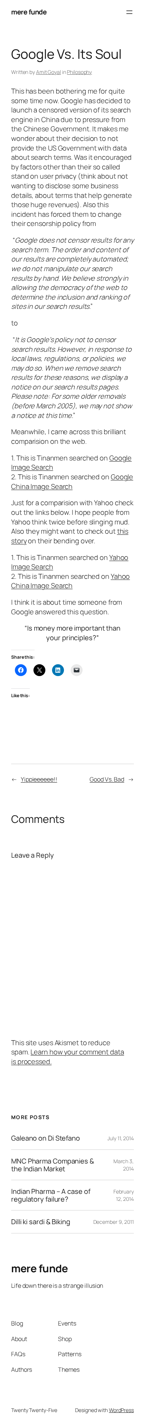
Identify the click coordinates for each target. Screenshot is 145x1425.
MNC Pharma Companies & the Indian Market (52, 1164)
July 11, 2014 (120, 1138)
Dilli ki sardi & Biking (40, 1222)
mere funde (28, 11)
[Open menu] (129, 12)
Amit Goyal (48, 71)
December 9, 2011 (113, 1221)
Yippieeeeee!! (39, 779)
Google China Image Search (72, 481)
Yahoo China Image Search (70, 581)
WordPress (121, 1410)
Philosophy (79, 71)
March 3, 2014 (123, 1165)
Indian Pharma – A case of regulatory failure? (50, 1195)
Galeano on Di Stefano (45, 1138)
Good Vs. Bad (107, 779)
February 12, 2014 (123, 1195)
